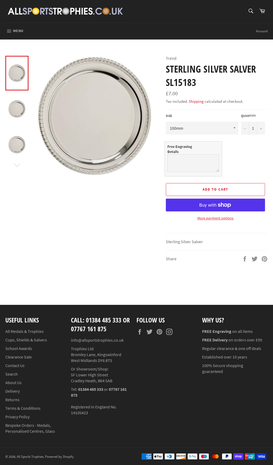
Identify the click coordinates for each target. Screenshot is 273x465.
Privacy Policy (17, 416)
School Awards (18, 348)
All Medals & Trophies (24, 331)
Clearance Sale (18, 357)
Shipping (196, 101)
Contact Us (15, 365)
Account (262, 31)
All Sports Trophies (30, 456)
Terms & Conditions (23, 408)
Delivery (12, 391)
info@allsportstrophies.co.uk (97, 340)
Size (169, 116)
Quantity (248, 116)
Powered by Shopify (59, 456)
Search (11, 374)
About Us (13, 382)
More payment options (215, 218)
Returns (12, 399)
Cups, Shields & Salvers (26, 339)
